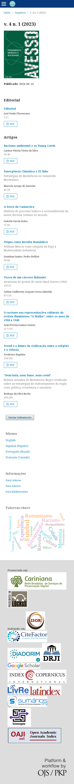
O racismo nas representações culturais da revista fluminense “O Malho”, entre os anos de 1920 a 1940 (36, 316)
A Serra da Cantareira (36, 211)
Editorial (10, 108)
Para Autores (13, 486)
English (11, 440)
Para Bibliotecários (17, 491)
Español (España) (17, 446)
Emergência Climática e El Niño (30, 175)
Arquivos (20, 12)
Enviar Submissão (19, 417)
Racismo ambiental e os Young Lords (29, 145)
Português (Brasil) (18, 451)
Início (7, 12)
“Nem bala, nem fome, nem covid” (35, 381)
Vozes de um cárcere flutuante (36, 281)
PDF (12, 124)
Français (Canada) (18, 457)
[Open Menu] (4, 4)
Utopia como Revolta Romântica (30, 246)
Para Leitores (13, 480)
